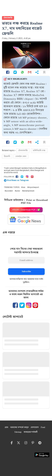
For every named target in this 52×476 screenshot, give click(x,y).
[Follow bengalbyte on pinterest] (35, 305)
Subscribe (26, 271)
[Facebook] (17, 177)
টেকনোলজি (8, 17)
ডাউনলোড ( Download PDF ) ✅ (26, 210)
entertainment (28, 191)
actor (18, 191)
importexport (33, 187)
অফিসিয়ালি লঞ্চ (39, 150)
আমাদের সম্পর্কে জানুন (19, 427)
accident (9, 191)
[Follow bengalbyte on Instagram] (28, 305)
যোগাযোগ (35, 427)
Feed (43, 427)
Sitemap (17, 432)
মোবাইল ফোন (20, 156)
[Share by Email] (29, 72)
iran (23, 187)
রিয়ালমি (7, 156)
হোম (6, 427)
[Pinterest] (32, 177)
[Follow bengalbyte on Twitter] (22, 305)
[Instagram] (27, 177)
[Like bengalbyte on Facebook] (15, 305)
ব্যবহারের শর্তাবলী (31, 432)
